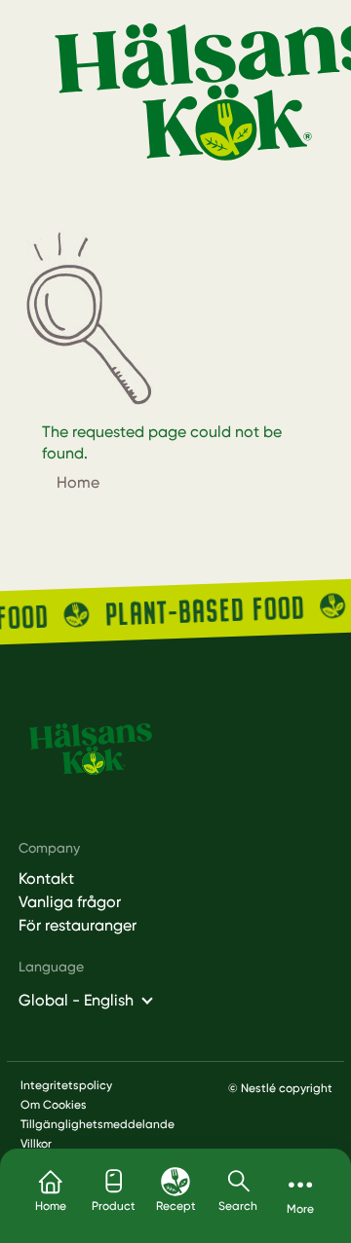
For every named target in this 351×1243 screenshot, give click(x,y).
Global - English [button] (76, 1000)
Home (78, 482)
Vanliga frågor (70, 902)
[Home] (90, 749)
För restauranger (77, 925)
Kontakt (46, 879)
